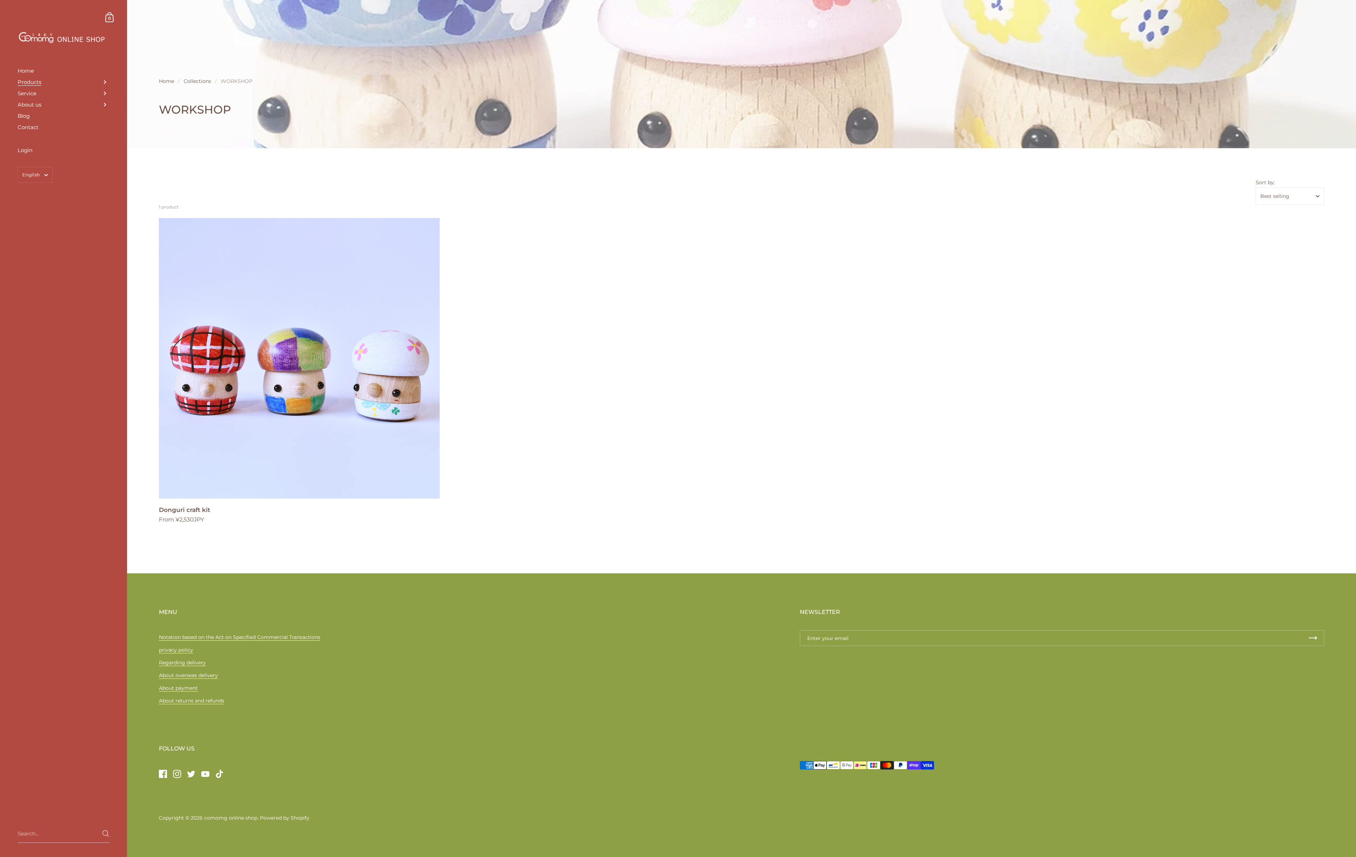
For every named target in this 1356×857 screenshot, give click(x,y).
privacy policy (176, 650)
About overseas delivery (188, 675)
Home (166, 81)
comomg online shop (230, 818)
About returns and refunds (191, 701)
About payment (178, 688)
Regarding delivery (182, 662)
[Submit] (105, 833)
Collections (197, 81)
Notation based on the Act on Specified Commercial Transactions (239, 637)
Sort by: (1265, 182)
